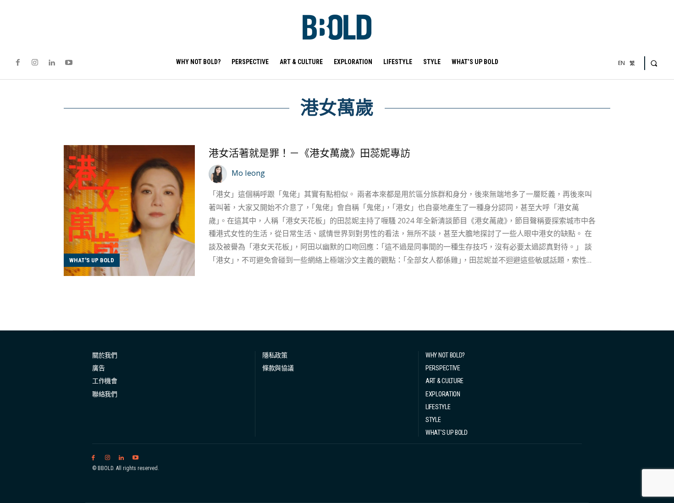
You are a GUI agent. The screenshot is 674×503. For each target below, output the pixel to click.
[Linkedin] (51, 63)
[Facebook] (17, 63)
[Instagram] (34, 63)
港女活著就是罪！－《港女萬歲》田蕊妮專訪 (309, 153)
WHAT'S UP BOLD (91, 260)
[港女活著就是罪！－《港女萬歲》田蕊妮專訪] (129, 210)
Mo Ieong (248, 173)
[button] (654, 63)
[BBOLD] (337, 27)
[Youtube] (69, 63)
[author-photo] (219, 174)
